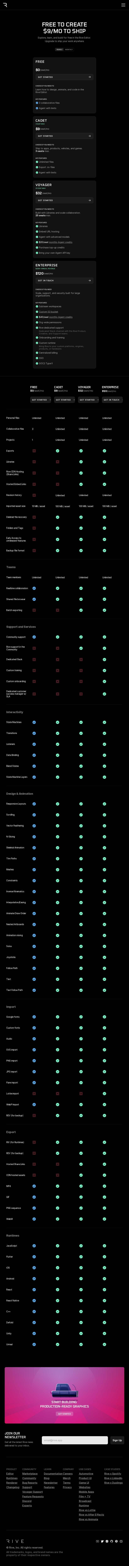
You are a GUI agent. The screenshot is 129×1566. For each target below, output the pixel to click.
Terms (66, 1482)
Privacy (67, 1487)
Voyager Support (32, 1491)
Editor (10, 1473)
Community (29, 1478)
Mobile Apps (86, 1491)
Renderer (11, 1482)
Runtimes (11, 1478)
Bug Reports (29, 1482)
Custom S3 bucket (48, 311)
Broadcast (85, 1501)
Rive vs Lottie (87, 1510)
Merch (66, 1478)
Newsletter (51, 1482)
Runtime (84, 1505)
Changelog (12, 1487)
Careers (68, 1473)
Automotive (86, 1473)
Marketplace (30, 1473)
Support (27, 1487)
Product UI (85, 1478)
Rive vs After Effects (91, 1514)
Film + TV (84, 1496)
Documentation (53, 1473)
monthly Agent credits (60, 242)
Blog (46, 1478)
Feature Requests (33, 1496)
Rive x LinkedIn (113, 1478)
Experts (27, 1505)
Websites (84, 1487)
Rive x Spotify (112, 1473)
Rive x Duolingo (113, 1482)
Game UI (84, 1482)
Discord (26, 1501)
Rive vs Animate (88, 1519)
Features (49, 1487)
